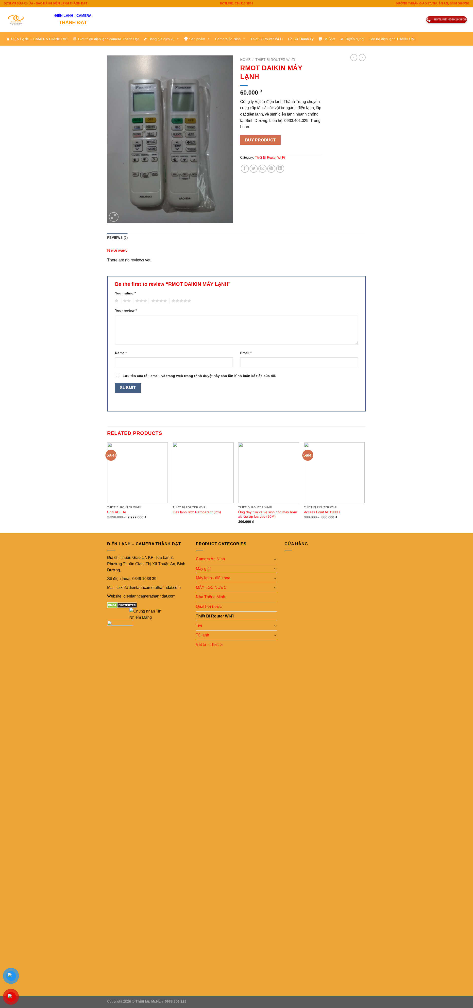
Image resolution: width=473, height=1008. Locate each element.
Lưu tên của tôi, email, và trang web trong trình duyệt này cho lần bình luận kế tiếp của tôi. (199, 376)
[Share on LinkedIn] (280, 169)
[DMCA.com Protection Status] (122, 605)
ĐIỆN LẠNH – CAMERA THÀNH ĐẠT (39, 39)
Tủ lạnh (202, 635)
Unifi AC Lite (116, 512)
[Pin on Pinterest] (271, 169)
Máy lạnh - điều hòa (213, 578)
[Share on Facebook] (245, 169)
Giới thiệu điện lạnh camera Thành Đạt (108, 39)
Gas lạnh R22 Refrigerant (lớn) (197, 512)
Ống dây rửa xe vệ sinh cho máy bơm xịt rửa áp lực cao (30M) (267, 514)
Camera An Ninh (228, 39)
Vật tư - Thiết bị (209, 644)
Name (121, 353)
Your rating (125, 293)
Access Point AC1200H (322, 512)
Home (245, 60)
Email (246, 353)
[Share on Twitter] (254, 169)
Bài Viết (329, 39)
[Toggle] (275, 559)
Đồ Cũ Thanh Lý (301, 39)
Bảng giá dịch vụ (161, 39)
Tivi (199, 625)
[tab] (117, 238)
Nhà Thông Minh (210, 597)
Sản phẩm (197, 39)
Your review (126, 310)
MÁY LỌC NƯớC (211, 587)
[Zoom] (113, 217)
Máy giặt (203, 568)
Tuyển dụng (354, 39)
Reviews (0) (117, 237)
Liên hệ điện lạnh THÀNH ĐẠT (392, 39)
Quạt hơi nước (209, 606)
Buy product (260, 140)
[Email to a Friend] (262, 169)
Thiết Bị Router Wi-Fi (267, 39)
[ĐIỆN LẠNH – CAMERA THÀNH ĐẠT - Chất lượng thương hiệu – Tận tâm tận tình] (25, 19)
